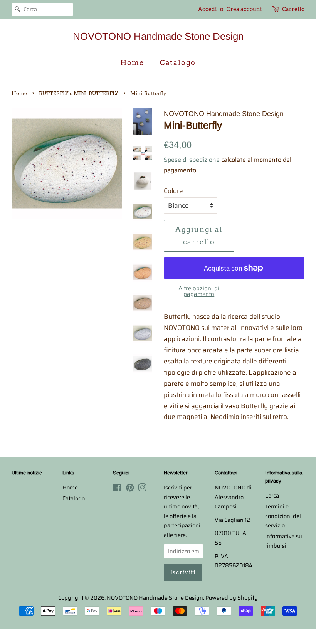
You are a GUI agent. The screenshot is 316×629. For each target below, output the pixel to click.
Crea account (244, 9)
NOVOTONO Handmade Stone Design (158, 36)
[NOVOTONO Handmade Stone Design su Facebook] (117, 489)
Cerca (272, 495)
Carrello (293, 9)
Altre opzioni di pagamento (198, 291)
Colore (173, 191)
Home (132, 63)
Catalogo (178, 63)
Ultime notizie (27, 473)
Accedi (207, 9)
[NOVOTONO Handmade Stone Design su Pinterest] (130, 489)
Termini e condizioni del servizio (283, 516)
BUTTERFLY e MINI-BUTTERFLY (78, 93)
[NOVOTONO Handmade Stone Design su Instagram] (142, 489)
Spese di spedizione (192, 160)
